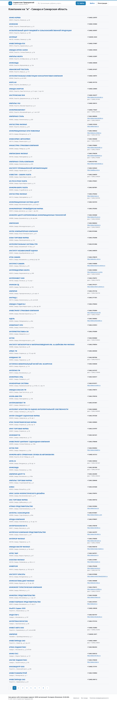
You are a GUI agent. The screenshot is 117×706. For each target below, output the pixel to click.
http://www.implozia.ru (93, 225)
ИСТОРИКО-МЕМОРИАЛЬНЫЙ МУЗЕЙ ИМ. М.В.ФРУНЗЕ (30, 364)
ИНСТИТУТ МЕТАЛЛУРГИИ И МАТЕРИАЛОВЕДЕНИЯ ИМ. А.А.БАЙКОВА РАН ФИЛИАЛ (41, 344)
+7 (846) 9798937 (92, 519)
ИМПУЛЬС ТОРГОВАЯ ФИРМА (20, 480)
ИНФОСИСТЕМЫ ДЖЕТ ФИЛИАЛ (21, 581)
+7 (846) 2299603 (92, 422)
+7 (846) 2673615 (92, 602)
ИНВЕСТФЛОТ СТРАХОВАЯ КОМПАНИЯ (24, 310)
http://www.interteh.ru (93, 528)
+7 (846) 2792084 (92, 310)
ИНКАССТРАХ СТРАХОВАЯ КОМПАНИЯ (24, 145)
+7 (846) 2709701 (92, 493)
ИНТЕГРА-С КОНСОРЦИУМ (19, 513)
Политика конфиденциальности (99, 698)
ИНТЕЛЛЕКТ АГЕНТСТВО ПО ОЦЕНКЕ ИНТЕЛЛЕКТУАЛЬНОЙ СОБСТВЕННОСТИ (38, 409)
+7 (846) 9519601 (92, 513)
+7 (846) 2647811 (92, 553)
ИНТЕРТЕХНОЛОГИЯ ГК (18, 526)
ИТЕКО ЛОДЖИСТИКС (17, 647)
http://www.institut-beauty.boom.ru (97, 576)
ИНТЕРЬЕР (13, 37)
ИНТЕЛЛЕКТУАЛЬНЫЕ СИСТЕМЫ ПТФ (23, 244)
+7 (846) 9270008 (92, 574)
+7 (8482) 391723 (92, 82)
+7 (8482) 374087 (92, 43)
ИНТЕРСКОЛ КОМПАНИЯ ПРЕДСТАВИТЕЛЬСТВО (27, 532)
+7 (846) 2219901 (92, 560)
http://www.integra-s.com (94, 515)
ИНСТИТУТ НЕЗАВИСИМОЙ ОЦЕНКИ (23, 251)
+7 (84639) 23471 (92, 634)
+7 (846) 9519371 (92, 383)
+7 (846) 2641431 (92, 435)
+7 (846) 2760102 (92, 396)
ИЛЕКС (11, 487)
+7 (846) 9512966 (92, 244)
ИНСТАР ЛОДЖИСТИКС (18, 660)
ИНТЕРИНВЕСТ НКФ (16, 278)
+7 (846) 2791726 (92, 291)
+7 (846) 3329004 (92, 270)
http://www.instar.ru (93, 662)
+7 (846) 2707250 (92, 415)
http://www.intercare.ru (94, 540)
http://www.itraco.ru (93, 508)
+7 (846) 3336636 (92, 364)
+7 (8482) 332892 (92, 627)
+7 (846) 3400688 (92, 581)
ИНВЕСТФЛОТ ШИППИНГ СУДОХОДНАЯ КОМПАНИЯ (29, 442)
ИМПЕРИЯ (13, 291)
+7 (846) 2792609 (92, 331)
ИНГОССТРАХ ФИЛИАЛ (18, 124)
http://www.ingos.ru (93, 126)
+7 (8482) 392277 (92, 95)
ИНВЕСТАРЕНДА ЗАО (17, 641)
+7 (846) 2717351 (92, 297)
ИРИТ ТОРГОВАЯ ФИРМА (19, 429)
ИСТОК (11, 338)
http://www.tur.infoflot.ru (94, 589)
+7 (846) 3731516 (92, 621)
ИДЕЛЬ (12, 319)
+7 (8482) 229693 (92, 89)
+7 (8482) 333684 (92, 24)
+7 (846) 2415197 (92, 370)
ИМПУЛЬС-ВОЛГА (16, 56)
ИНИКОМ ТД (14, 285)
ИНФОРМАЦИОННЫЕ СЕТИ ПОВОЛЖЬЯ (24, 131)
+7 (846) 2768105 (92, 526)
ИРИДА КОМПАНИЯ (17, 519)
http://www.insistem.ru (93, 385)
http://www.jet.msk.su (93, 583)
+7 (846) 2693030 (92, 351)
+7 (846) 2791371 (92, 284)
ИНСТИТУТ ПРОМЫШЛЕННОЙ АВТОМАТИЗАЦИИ (28, 168)
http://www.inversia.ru (93, 568)
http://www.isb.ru (92, 604)
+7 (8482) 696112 (92, 679)
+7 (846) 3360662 (92, 318)
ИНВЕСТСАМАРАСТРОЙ (18, 673)
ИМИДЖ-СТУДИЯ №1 (17, 304)
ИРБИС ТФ (13, 351)
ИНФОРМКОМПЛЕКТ (17, 110)
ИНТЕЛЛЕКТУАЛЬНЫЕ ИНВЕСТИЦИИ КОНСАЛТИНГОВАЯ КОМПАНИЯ (36, 76)
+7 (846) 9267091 (92, 187)
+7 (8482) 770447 (92, 110)
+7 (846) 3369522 (92, 131)
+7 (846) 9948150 (92, 547)
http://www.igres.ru (92, 555)
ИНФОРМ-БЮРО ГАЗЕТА (18, 187)
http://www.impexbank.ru (94, 155)
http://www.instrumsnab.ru (95, 97)
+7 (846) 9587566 (92, 357)
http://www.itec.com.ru (93, 259)
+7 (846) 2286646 (92, 480)
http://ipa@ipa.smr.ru (93, 170)
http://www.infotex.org (93, 597)
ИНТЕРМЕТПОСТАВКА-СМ (19, 331)
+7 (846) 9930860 (92, 338)
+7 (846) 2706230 (92, 153)
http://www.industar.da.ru (94, 617)
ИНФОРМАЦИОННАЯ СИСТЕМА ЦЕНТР (24, 202)
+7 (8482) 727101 (92, 666)
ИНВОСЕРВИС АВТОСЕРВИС (19, 139)
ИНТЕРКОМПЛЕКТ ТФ (17, 403)
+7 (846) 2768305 (92, 538)
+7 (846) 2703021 (92, 181)
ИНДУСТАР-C (14, 615)
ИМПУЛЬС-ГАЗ (14, 103)
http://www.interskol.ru (94, 534)
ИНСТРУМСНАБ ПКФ (17, 95)
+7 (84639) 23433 (92, 37)
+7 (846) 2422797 (92, 532)
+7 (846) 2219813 (92, 325)
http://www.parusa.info (94, 312)
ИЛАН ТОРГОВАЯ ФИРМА (19, 238)
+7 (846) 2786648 (92, 441)
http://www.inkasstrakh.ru (94, 147)
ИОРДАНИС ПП (15, 357)
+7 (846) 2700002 (92, 145)
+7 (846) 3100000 (92, 263)
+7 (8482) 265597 (92, 30)
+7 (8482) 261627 (92, 69)
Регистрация (102, 3)
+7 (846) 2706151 (92, 587)
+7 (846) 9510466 (92, 231)
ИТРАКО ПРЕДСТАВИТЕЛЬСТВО (21, 506)
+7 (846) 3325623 (92, 168)
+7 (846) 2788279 (92, 257)
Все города (84, 698)
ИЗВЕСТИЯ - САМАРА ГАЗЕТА (20, 175)
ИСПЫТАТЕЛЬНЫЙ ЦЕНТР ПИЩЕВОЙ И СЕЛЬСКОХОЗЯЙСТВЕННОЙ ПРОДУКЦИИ (40, 30)
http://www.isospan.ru (93, 562)
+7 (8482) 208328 (92, 608)
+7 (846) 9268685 (92, 409)
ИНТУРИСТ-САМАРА (16, 264)
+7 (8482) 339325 (92, 50)
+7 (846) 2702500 (92, 237)
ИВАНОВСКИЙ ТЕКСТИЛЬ (19, 69)
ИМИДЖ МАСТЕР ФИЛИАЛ (19, 547)
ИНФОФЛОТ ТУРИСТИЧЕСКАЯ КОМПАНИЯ (25, 587)
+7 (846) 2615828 (92, 487)
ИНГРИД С (13, 298)
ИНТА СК (12, 461)
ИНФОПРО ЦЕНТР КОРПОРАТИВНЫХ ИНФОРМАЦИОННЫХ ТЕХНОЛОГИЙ (37, 215)
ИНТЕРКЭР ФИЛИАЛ (17, 539)
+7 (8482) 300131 (92, 103)
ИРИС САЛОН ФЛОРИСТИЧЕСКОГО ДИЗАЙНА (27, 493)
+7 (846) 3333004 (92, 506)
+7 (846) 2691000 (92, 467)
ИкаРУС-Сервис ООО (17, 608)
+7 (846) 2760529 (92, 660)
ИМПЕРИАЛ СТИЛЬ (16, 116)
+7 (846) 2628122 (92, 653)
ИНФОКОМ (13, 24)
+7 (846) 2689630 (92, 116)
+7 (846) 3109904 (92, 673)
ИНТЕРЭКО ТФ (14, 370)
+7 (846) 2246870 (92, 174)
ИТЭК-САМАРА (14, 257)
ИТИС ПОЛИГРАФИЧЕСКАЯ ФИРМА (22, 422)
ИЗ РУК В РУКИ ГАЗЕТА (18, 181)
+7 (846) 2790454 (92, 304)
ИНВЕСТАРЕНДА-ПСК (17, 43)
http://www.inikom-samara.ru (95, 286)
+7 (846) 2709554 (92, 344)
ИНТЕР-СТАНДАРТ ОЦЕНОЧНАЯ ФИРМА (24, 416)
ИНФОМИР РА (14, 435)
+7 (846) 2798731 (92, 390)
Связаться (76, 698)
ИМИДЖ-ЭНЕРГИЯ (16, 89)
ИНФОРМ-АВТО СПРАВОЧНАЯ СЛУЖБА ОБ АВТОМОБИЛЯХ (31, 455)
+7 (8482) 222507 (92, 56)
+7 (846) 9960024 (92, 223)
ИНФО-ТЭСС (13, 654)
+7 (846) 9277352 (92, 161)
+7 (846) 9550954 (92, 448)
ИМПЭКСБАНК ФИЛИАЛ (18, 153)
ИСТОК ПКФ (13, 448)
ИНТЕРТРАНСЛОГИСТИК (18, 621)
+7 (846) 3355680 (92, 215)
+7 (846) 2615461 (92, 402)
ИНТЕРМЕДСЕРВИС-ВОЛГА (19, 270)
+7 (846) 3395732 (92, 500)
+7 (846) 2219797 (92, 428)
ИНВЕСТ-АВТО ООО (16, 628)
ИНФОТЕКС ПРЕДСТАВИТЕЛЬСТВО (22, 595)
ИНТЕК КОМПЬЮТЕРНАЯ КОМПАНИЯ (23, 231)
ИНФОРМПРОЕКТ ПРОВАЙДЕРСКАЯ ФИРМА (26, 209)
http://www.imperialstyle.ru (95, 118)
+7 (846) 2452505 (92, 474)
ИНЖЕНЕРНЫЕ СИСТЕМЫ (19, 383)
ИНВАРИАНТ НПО (16, 325)
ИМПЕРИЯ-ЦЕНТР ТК (17, 474)
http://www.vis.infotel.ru (94, 133)
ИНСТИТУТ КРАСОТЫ (17, 574)
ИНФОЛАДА (14, 63)
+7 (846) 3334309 (92, 595)
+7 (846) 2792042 (92, 194)
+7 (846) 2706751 (92, 278)
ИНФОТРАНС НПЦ (16, 377)
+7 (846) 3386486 (92, 139)
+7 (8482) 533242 (92, 124)
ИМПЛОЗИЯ (14, 223)
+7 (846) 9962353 (92, 647)
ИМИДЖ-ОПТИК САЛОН (18, 50)
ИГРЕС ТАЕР (13, 553)
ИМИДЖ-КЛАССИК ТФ (17, 390)
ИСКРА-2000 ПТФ (15, 396)
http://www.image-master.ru (95, 549)
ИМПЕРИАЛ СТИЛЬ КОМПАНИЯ (21, 162)
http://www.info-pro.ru (93, 217)
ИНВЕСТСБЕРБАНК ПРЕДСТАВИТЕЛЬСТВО (25, 602)
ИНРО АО (12, 82)
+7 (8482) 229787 (92, 17)
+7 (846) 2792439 (92, 566)
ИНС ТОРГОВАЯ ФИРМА (18, 500)
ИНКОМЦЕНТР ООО (16, 667)
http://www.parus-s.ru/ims (94, 272)
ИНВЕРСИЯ (13, 566)
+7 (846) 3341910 (92, 202)
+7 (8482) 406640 (92, 63)
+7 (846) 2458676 (92, 250)
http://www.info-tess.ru (94, 655)
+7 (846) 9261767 (92, 615)
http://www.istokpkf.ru (93, 450)
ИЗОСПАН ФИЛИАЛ (16, 560)
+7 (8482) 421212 (92, 454)
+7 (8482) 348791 (92, 76)
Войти (92, 3)
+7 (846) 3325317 (92, 377)
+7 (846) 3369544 (92, 461)
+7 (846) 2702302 (92, 208)
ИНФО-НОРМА (14, 18)
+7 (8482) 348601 (92, 640)
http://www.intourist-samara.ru (96, 265)
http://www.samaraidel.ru (94, 320)
